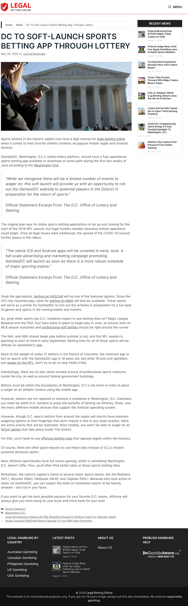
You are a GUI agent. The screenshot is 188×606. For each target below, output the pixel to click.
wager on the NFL (20, 363)
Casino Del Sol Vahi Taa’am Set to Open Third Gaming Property (163, 111)
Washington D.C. (15, 512)
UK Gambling (17, 570)
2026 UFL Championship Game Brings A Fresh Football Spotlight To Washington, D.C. (162, 128)
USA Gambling (18, 575)
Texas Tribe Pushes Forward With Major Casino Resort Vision (163, 80)
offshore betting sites (57, 438)
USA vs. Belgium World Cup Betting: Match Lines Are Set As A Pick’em (162, 95)
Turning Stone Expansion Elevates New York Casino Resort (162, 64)
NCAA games (11, 429)
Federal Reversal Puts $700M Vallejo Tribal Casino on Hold (160, 34)
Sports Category (15, 508)
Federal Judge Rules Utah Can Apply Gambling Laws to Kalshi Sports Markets (162, 49)
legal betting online (111, 139)
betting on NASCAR (48, 296)
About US (105, 547)
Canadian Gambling (22, 558)
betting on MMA (61, 301)
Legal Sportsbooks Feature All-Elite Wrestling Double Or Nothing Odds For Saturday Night (60, 516)
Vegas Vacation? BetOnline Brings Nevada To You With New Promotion (48, 520)
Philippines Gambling (22, 564)
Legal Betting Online (99, 592)
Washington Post (46, 165)
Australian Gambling (22, 552)
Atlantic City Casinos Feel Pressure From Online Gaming (162, 144)
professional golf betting (60, 327)
